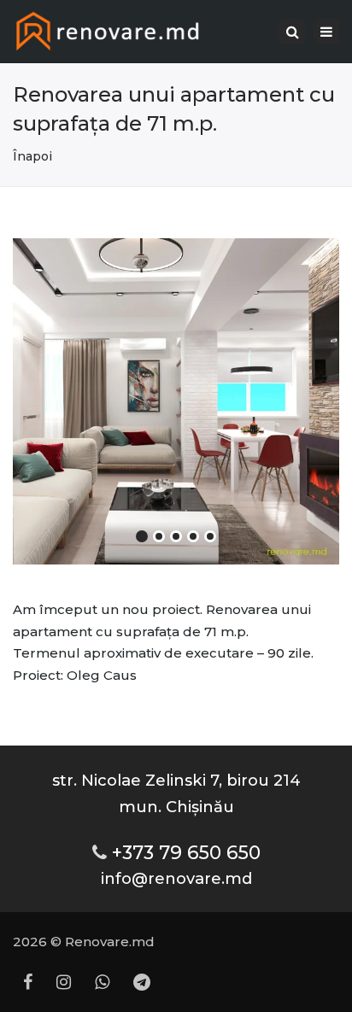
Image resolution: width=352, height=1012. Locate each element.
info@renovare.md (176, 878)
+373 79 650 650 (186, 852)
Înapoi (32, 156)
